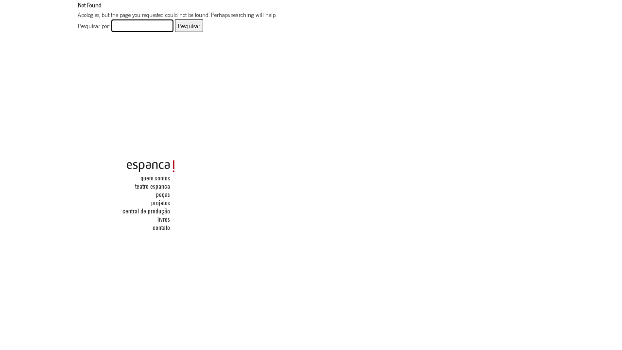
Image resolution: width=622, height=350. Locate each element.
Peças (163, 194)
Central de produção (146, 211)
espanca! (150, 166)
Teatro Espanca (152, 186)
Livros (163, 219)
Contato (161, 227)
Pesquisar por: (94, 26)
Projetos (160, 202)
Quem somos (155, 178)
